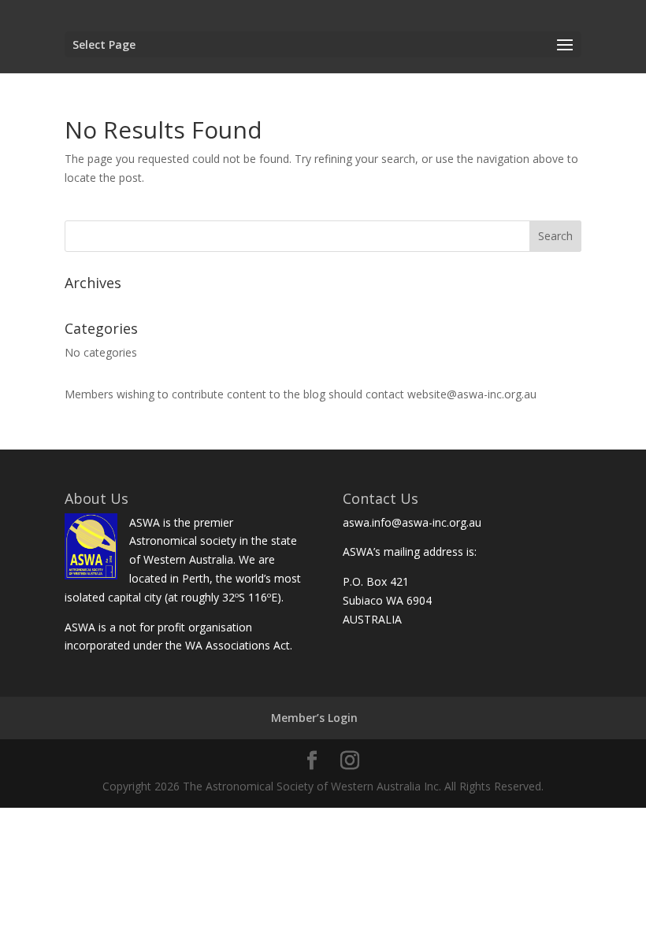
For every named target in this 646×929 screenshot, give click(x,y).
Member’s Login (314, 717)
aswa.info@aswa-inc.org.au (412, 522)
